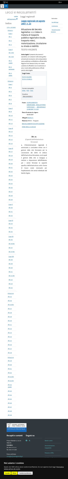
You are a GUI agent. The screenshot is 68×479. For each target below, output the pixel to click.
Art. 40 (11, 268)
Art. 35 (11, 232)
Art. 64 (10, 395)
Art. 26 (11, 188)
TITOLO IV (11, 358)
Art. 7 (10, 99)
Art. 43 (11, 284)
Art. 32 (11, 216)
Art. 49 (10, 317)
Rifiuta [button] (14, 473)
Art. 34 (11, 228)
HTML (23, 91)
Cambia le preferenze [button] (25, 473)
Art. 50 (10, 321)
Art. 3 (10, 45)
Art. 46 (10, 301)
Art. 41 (11, 272)
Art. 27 (11, 192)
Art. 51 (10, 325)
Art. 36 (11, 240)
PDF (28, 91)
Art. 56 (10, 345)
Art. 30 (11, 208)
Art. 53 (10, 333)
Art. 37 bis (12, 252)
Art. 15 (11, 139)
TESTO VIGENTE (27, 77)
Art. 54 (10, 337)
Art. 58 (10, 353)
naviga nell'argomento (12, 17)
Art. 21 (11, 168)
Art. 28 (11, 196)
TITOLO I (10, 30)
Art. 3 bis (11, 53)
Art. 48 (10, 313)
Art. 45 (10, 297)
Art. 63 (10, 391)
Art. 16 (11, 143)
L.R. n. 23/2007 (11, 27)
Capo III (11, 128)
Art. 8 (10, 103)
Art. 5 (10, 91)
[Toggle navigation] (66, 6)
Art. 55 (10, 341)
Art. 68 (10, 411)
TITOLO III (11, 293)
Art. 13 (11, 131)
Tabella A (30, 118)
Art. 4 (10, 87)
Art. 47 (10, 309)
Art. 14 (11, 135)
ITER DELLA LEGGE (29, 127)
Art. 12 (11, 123)
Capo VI (11, 220)
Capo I (10, 34)
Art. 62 (10, 373)
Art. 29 (11, 200)
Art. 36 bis (12, 244)
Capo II (11, 50)
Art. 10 (11, 115)
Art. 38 (11, 260)
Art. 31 (11, 212)
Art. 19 (11, 160)
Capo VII (11, 236)
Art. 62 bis (11, 377)
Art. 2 (10, 41)
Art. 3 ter (11, 57)
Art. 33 (11, 224)
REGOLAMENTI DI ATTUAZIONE (33, 124)
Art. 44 (11, 288)
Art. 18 (11, 155)
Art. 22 (11, 172)
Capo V (11, 204)
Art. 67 (10, 407)
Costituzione (55, 26)
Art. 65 (10, 399)
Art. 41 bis (12, 276)
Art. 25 (11, 184)
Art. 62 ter (11, 381)
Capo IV (11, 148)
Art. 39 (11, 264)
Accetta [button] (7, 473)
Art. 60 (10, 365)
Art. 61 (10, 369)
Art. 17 (11, 151)
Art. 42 (11, 280)
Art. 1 (10, 37)
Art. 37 (11, 248)
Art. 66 (10, 403)
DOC (31, 91)
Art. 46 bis (11, 305)
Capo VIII (11, 257)
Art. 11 (11, 119)
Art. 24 (11, 180)
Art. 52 (10, 329)
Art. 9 (10, 111)
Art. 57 (10, 349)
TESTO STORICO (27, 79)
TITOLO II (10, 81)
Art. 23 (11, 176)
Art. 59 (10, 361)
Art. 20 (11, 164)
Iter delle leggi (55, 22)
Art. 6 (10, 95)
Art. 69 (10, 415)
